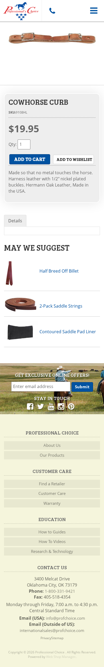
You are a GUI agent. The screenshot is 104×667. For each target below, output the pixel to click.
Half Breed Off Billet (59, 271)
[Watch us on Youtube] (51, 406)
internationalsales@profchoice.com (52, 630)
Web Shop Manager (60, 656)
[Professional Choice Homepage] (21, 10)
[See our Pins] (71, 406)
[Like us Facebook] (30, 406)
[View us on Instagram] (61, 406)
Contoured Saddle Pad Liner (67, 332)
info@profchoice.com (65, 618)
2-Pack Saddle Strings (60, 306)
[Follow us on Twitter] (40, 406)
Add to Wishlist (74, 159)
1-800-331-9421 (60, 591)
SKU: (12, 112)
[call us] (52, 10)
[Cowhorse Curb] (52, 38)
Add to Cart (29, 159)
